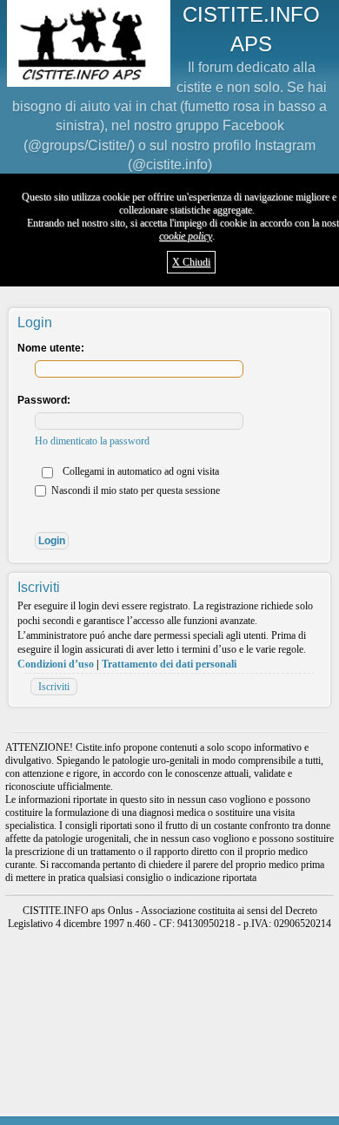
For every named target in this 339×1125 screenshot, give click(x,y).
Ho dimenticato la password (92, 441)
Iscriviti (54, 687)
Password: (43, 400)
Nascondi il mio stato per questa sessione (134, 490)
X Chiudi (191, 262)
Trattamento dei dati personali (169, 664)
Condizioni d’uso (55, 664)
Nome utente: (50, 348)
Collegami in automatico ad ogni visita (139, 471)
